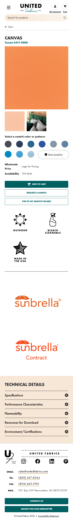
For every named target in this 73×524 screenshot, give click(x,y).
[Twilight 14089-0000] (8, 144)
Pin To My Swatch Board (36, 201)
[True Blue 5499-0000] (42, 144)
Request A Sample (36, 192)
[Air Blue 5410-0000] (31, 154)
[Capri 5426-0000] (19, 154)
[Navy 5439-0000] (19, 144)
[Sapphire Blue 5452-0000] (64, 144)
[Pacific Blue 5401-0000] (8, 154)
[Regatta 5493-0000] (31, 144)
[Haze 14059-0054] (53, 144)
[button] (9, 7)
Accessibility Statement (48, 516)
